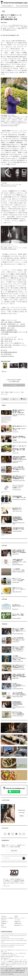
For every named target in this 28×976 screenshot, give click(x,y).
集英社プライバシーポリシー (20, 918)
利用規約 (16, 916)
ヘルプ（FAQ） (17, 919)
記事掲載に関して (17, 921)
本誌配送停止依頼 (17, 923)
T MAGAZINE (3, 927)
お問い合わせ (3, 919)
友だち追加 (14, 385)
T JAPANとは (3, 916)
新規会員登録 (14, 850)
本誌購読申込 (3, 923)
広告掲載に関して (4, 921)
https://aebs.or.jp (6, 885)
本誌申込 (22, 815)
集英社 (2, 925)
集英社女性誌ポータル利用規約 (7, 918)
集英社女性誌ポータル (18, 925)
